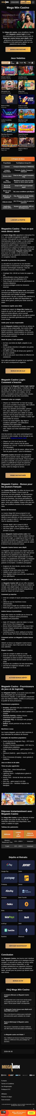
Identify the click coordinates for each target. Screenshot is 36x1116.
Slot (29, 62)
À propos (4, 1080)
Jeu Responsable (6, 1086)
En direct (12, 62)
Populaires (4, 62)
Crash (21, 62)
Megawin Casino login (19, 438)
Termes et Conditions (7, 1083)
